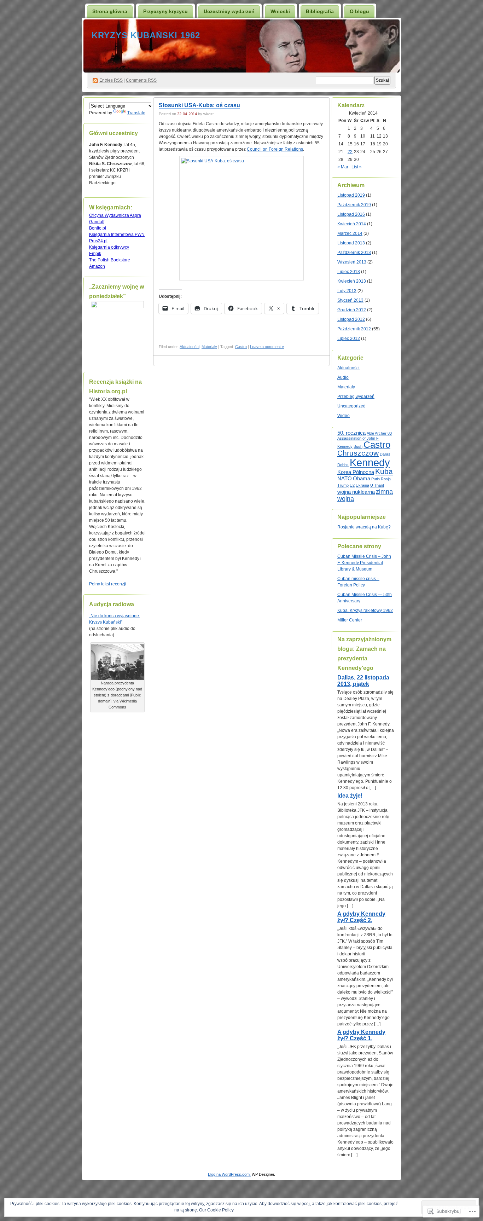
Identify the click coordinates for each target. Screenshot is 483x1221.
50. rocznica (351, 433)
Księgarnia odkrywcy (109, 247)
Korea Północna (355, 472)
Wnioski (280, 11)
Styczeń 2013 (350, 300)
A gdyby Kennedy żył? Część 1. (361, 1035)
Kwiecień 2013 (351, 281)
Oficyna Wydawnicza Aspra (115, 215)
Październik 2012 (354, 328)
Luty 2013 (346, 290)
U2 (352, 485)
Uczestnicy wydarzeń (229, 11)
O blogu (359, 11)
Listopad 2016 (351, 214)
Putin (375, 479)
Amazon (97, 266)
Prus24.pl (98, 240)
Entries (111, 80)
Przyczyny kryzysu (165, 11)
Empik (95, 253)
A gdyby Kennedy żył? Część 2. (361, 917)
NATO (344, 478)
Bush (358, 446)
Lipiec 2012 (348, 338)
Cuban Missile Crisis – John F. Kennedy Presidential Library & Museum (364, 563)
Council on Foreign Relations (275, 149)
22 (350, 151)
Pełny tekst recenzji (107, 583)
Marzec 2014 (349, 233)
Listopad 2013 (351, 243)
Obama (361, 478)
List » (356, 166)
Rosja (386, 479)
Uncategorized (351, 406)
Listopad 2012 (351, 319)
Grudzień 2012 (351, 309)
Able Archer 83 (379, 433)
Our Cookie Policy (216, 1210)
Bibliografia (320, 11)
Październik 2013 (354, 252)
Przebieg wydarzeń (355, 396)
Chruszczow (358, 453)
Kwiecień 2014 (351, 223)
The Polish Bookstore (109, 259)
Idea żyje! (349, 796)
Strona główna (109, 11)
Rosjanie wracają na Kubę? (364, 527)
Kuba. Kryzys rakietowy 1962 (365, 610)
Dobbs (343, 465)
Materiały (209, 347)
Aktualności (189, 347)
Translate (136, 112)
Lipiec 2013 (348, 271)
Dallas (385, 454)
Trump (343, 485)
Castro (241, 347)
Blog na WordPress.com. (229, 1174)
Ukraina (362, 485)
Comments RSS (141, 80)
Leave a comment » (267, 347)
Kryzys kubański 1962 (146, 35)
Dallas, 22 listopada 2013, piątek (363, 681)
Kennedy (370, 462)
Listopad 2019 (351, 195)
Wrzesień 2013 (351, 262)
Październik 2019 (354, 204)
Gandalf (96, 221)
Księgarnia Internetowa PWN (117, 234)
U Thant (377, 485)
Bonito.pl (97, 228)
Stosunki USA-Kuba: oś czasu (199, 105)
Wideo (343, 415)
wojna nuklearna (356, 492)
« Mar (342, 166)
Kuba (384, 471)
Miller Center (349, 620)
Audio (343, 377)
